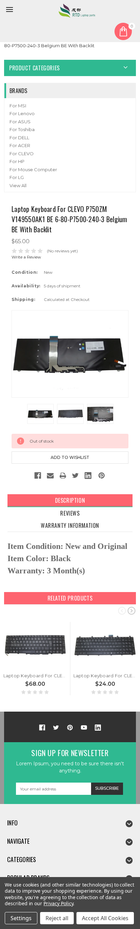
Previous (122, 610)
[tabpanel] (35, 659)
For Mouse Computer (33, 169)
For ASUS (20, 121)
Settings (21, 918)
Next (131, 610)
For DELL (19, 137)
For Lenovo (22, 113)
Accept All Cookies (105, 918)
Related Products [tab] (70, 598)
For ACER (20, 145)
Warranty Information (70, 525)
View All (18, 185)
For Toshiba (22, 129)
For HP (17, 161)
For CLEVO (22, 153)
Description (70, 500)
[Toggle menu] (10, 10)
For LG (17, 177)
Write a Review (26, 257)
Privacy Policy (58, 903)
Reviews (70, 513)
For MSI (18, 105)
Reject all (57, 918)
